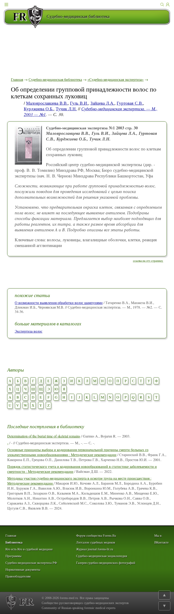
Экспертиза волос (28, 331)
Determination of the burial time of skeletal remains (43, 436)
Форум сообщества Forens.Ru (96, 535)
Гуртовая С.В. (130, 103)
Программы (13, 556)
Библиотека (13, 542)
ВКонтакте (161, 542)
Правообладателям (18, 576)
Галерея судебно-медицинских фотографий (105, 563)
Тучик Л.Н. (66, 108)
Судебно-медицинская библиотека (55, 79)
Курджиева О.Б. (38, 108)
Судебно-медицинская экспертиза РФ (31, 563)
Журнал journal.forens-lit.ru (94, 549)
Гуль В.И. (79, 103)
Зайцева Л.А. (102, 103)
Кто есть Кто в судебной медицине (29, 549)
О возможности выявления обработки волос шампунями (59, 302)
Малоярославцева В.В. (47, 103)
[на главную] (25, 17)
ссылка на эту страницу (148, 261)
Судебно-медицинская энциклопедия (101, 556)
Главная (17, 79)
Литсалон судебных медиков (95, 542)
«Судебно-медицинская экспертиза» (115, 79)
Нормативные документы (22, 569)
